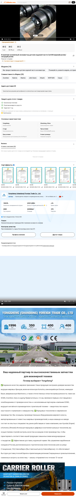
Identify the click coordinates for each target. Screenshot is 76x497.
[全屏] (73, 39)
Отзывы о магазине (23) (8, 146)
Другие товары (57, 234)
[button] (9, 42)
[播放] (2, 39)
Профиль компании (18, 234)
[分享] (74, 55)
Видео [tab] (35, 35)
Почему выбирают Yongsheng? (38, 381)
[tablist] (38, 35)
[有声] (70, 39)
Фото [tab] (40, 35)
